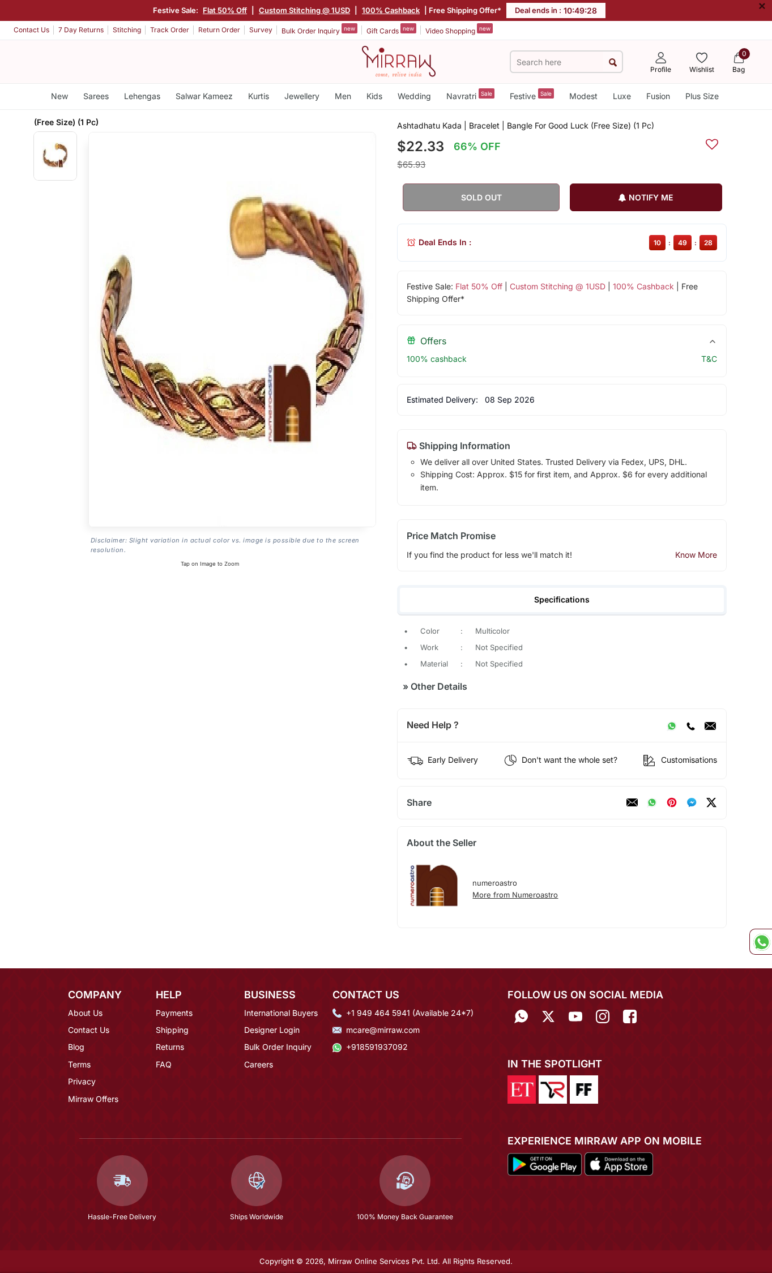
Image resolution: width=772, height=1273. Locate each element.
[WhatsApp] (671, 725)
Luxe (622, 96)
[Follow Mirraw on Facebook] (629, 1017)
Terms (79, 1064)
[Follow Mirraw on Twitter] (548, 1017)
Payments (174, 1013)
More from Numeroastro (515, 894)
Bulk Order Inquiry (318, 30)
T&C (709, 359)
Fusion (658, 96)
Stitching (127, 29)
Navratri (469, 95)
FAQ (164, 1064)
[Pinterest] (671, 802)
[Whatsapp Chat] (760, 942)
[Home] (399, 60)
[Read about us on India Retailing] (553, 1088)
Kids (374, 96)
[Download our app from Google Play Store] (544, 1163)
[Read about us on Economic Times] (521, 1088)
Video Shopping (458, 30)
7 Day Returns (81, 29)
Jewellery (301, 96)
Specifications (562, 599)
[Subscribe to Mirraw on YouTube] (575, 1017)
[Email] (710, 725)
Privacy (82, 1081)
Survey (260, 29)
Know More (696, 554)
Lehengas (142, 96)
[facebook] (691, 802)
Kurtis (258, 96)
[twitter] (711, 802)
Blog (76, 1047)
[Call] (690, 725)
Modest (583, 96)
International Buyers (281, 1013)
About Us (85, 1013)
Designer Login (272, 1030)
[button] (55, 156)
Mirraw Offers (93, 1099)
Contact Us (31, 29)
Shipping (172, 1030)
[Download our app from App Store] (618, 1163)
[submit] (612, 62)
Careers (258, 1064)
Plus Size (702, 96)
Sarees (96, 96)
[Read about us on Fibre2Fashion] (584, 1088)
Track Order (169, 29)
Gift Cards (390, 30)
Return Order (219, 29)
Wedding (414, 96)
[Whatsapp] (521, 1017)
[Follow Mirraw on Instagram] (602, 1017)
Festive (531, 95)
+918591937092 (377, 1047)
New (59, 96)
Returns (170, 1047)
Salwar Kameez (204, 96)
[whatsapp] (652, 802)
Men (343, 96)
